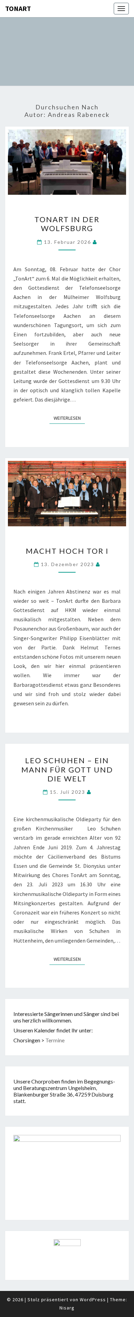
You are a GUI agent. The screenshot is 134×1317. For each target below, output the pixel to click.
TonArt (18, 8)
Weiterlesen (69, 418)
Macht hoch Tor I (67, 550)
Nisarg (67, 1308)
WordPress (93, 1299)
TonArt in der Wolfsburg (67, 224)
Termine (55, 1040)
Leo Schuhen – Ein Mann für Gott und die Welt (67, 769)
